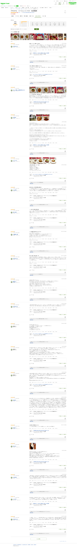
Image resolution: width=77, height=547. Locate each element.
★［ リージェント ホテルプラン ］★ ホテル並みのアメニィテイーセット (42, 74)
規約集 (32, 544)
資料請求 (35, 544)
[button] (15, 37)
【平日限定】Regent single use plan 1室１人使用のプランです (41, 430)
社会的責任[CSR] (24, 544)
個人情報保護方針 (19, 544)
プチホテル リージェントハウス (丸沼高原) (24, 11)
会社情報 (14, 544)
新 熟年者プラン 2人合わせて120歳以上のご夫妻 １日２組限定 (41, 503)
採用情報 (29, 544)
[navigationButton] (65, 36)
